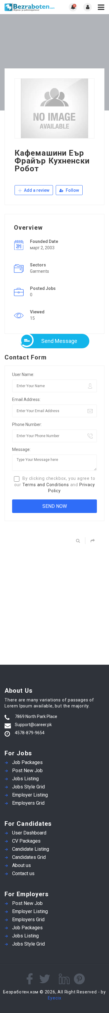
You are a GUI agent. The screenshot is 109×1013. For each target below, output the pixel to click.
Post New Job (27, 770)
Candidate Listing (30, 849)
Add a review (36, 190)
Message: (21, 449)
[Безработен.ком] (29, 7)
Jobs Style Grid (28, 787)
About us (21, 865)
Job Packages (27, 762)
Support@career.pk (33, 724)
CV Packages (26, 841)
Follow (72, 190)
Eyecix (54, 998)
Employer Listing (30, 795)
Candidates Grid (29, 857)
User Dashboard (29, 833)
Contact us (23, 873)
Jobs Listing (25, 779)
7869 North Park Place (36, 716)
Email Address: (26, 399)
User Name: (23, 374)
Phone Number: (27, 424)
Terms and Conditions (45, 484)
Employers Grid (28, 803)
